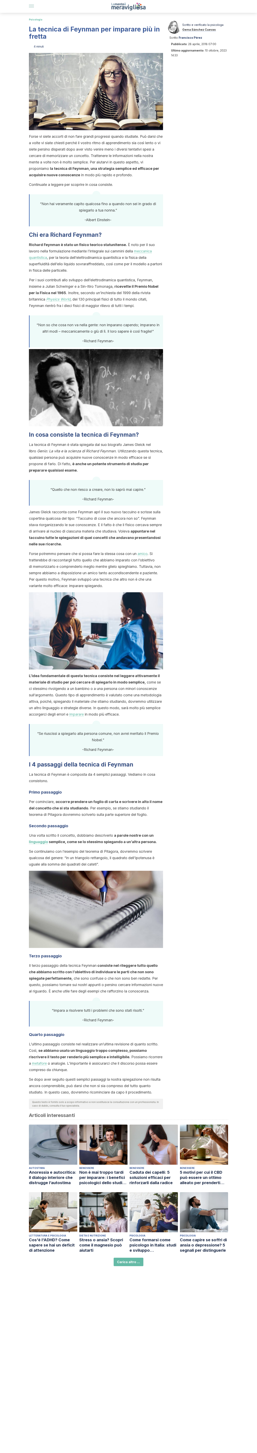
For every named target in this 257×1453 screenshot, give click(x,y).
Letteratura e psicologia (47, 1235)
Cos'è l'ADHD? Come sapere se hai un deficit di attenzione (52, 1245)
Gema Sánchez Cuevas (199, 29)
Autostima (37, 1167)
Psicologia (35, 19)
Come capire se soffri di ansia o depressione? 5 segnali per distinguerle (203, 1245)
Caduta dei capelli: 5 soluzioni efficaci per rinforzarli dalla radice (151, 1177)
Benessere (86, 1167)
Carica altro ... (128, 1262)
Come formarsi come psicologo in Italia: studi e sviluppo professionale (153, 1245)
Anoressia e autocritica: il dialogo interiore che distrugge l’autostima (52, 1177)
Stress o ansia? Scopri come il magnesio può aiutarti (101, 1245)
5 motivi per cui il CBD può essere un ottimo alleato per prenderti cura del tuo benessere (202, 1177)
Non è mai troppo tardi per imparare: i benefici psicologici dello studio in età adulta (102, 1177)
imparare (76, 714)
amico (143, 554)
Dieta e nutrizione (92, 1235)
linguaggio (38, 842)
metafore (39, 1063)
